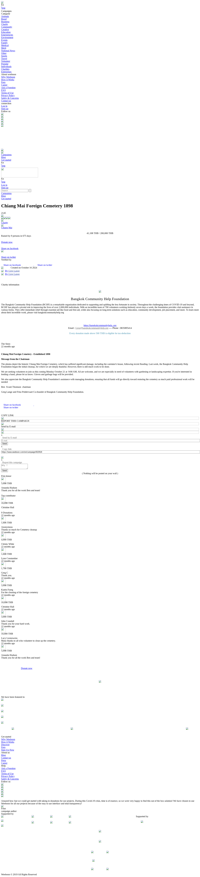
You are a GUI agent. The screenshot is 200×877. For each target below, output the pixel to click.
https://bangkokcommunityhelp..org (100, 325)
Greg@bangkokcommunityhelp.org (91, 328)
